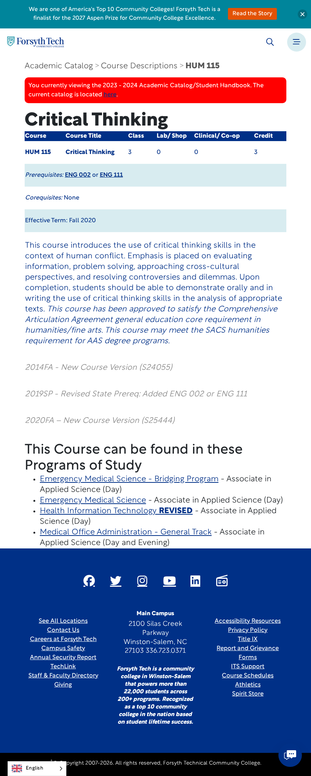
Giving (63, 685)
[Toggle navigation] (296, 42)
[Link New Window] (89, 580)
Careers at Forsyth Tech (63, 639)
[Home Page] (35, 41)
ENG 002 (78, 175)
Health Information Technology (116, 511)
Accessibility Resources (248, 621)
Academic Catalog (59, 66)
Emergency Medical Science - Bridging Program (129, 479)
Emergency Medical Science (93, 500)
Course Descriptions (139, 66)
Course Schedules (247, 676)
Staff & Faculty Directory (63, 676)
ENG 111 (111, 175)
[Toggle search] (270, 42)
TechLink (63, 667)
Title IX (248, 639)
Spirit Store (248, 694)
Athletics (248, 685)
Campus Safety (63, 649)
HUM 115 (202, 66)
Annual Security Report (63, 658)
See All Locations (63, 621)
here (110, 95)
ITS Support (247, 667)
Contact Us (63, 630)
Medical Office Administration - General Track (126, 532)
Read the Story (252, 14)
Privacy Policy (247, 630)
